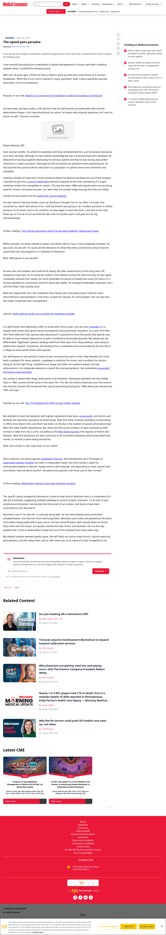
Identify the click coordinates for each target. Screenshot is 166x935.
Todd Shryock (48, 648)
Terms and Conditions (83, 840)
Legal (16, 587)
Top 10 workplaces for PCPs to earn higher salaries (52, 403)
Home (83, 915)
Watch (84, 4)
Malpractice (115, 12)
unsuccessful (86, 416)
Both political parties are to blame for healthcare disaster (44, 313)
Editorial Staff (83, 831)
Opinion (7, 587)
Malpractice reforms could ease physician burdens (48, 483)
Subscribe (99, 571)
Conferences (107, 4)
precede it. (95, 326)
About (83, 821)
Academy (96, 4)
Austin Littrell (48, 677)
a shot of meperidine (38, 181)
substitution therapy (52, 458)
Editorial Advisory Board (83, 834)
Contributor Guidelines (83, 843)
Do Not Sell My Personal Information (83, 849)
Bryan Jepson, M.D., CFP (52, 618)
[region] (83, 926)
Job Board (83, 837)
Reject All (129, 926)
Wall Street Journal (68, 431)
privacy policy (55, 577)
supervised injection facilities (18, 462)
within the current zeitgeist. (52, 195)
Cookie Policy (37, 932)
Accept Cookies (146, 926)
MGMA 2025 (104, 12)
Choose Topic (54, 11)
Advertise (83, 824)
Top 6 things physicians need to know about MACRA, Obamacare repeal (60, 230)
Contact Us (83, 827)
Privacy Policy (83, 846)
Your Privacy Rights (83, 852)
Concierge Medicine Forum (88, 12)
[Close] (162, 926)
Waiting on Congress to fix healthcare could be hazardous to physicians (63, 95)
